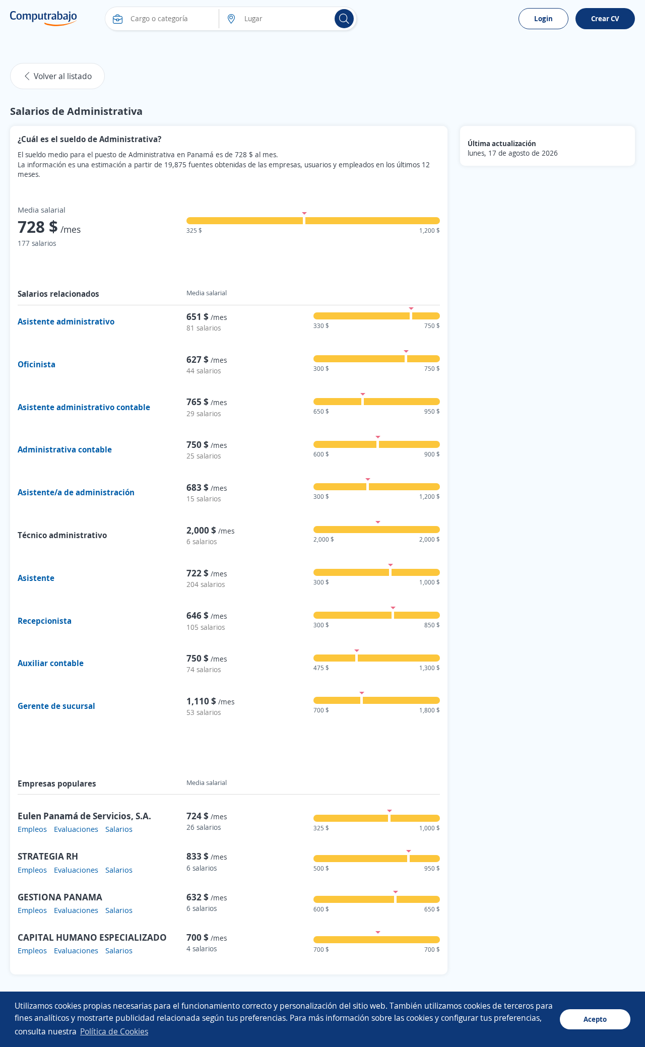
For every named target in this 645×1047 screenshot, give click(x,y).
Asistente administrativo (66, 321)
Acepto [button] (595, 1019)
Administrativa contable (65, 449)
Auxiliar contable (51, 663)
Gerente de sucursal (56, 705)
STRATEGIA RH (48, 856)
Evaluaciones (76, 829)
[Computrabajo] (43, 18)
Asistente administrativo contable (84, 407)
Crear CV (605, 18)
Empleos (32, 829)
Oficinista (36, 364)
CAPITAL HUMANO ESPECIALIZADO (92, 937)
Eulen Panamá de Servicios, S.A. (84, 816)
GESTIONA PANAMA (60, 897)
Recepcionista (45, 620)
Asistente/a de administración (76, 492)
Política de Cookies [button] (114, 1031)
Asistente (36, 577)
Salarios (119, 829)
